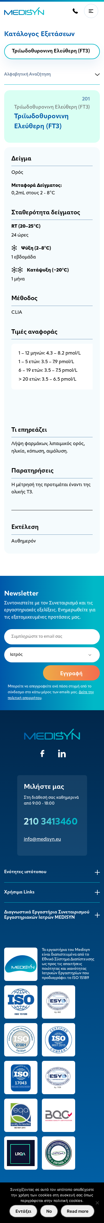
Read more (77, 1211)
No (49, 1211)
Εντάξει (23, 1211)
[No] (97, 1203)
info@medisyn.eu (42, 839)
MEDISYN (24, 11)
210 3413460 (51, 822)
